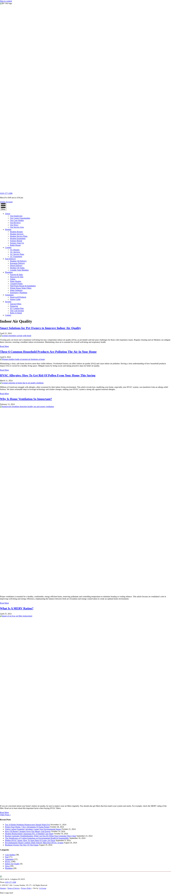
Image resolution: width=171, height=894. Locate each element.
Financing (14, 306)
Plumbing (9, 272)
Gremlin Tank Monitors (19, 270)
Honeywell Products (18, 297)
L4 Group (42, 888)
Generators (9, 295)
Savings (8, 302)
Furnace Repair (16, 241)
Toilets (12, 279)
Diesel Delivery (16, 265)
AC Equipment (16, 256)
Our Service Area (17, 227)
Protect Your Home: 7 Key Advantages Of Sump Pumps (27, 827)
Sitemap (3, 888)
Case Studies (10, 855)
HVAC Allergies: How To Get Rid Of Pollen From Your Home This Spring (47, 375)
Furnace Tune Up (17, 243)
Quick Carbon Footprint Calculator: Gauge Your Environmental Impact (33, 829)
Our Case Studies (17, 220)
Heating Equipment (17, 238)
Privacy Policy (26, 888)
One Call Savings (17, 311)
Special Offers (15, 304)
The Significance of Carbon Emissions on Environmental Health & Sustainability (37, 838)
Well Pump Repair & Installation (23, 286)
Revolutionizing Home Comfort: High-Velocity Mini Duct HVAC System (34, 843)
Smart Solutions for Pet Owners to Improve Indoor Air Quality (40, 328)
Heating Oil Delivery (18, 261)
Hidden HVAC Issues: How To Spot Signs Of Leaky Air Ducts (30, 840)
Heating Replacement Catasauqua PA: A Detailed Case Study (29, 834)
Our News (14, 225)
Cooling (8, 247)
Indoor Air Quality (12, 864)
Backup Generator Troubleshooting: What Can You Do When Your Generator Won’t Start (40, 836)
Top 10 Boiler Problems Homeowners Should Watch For (27, 825)
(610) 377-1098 (6, 193)
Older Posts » (5, 815)
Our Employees (16, 216)
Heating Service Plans (18, 236)
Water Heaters (15, 281)
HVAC (8, 861)
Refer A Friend (16, 313)
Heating (8, 229)
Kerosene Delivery (17, 263)
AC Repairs (14, 250)
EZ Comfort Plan (17, 308)
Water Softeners (16, 290)
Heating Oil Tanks (17, 268)
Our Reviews (15, 223)
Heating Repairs (16, 232)
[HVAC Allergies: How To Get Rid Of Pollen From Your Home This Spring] (22, 383)
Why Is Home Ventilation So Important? (26, 399)
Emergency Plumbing (18, 293)
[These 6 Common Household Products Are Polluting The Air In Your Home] (22, 359)
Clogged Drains (16, 284)
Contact (8, 315)
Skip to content (6, 1)
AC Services (15, 252)
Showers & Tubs (16, 277)
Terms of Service (13, 888)
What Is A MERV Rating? (16, 608)
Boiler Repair (15, 245)
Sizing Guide (15, 299)
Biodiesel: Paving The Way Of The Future (22, 845)
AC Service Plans (17, 254)
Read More (4, 346)
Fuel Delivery (10, 259)
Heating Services (16, 234)
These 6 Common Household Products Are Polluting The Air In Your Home (48, 351)
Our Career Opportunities (20, 218)
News (7, 866)
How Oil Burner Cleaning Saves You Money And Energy (28, 831)
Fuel (7, 857)
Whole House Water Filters (20, 288)
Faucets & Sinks (16, 274)
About (7, 214)
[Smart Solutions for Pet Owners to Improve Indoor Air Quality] (15, 336)
